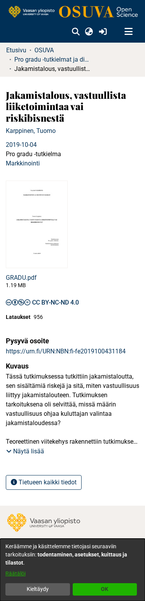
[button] (75, 31)
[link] (72, 12)
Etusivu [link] (16, 50)
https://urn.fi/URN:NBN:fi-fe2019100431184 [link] (66, 351)
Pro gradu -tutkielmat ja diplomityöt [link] (53, 59)
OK (104, 589)
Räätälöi (15, 573)
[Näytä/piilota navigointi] (128, 31)
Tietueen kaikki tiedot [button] (47, 482)
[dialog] (72, 570)
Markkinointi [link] (23, 163)
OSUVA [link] (44, 50)
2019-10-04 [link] (21, 144)
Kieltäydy (38, 589)
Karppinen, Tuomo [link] (31, 130)
